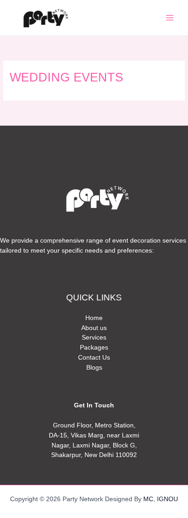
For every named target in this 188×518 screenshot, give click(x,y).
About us (94, 328)
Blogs (94, 367)
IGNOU (167, 499)
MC (148, 499)
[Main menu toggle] (170, 18)
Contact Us (94, 357)
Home (94, 318)
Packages (94, 347)
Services (94, 337)
